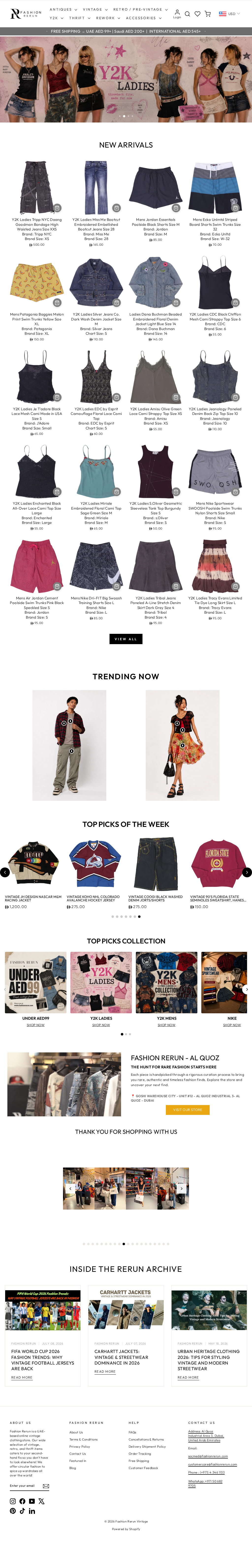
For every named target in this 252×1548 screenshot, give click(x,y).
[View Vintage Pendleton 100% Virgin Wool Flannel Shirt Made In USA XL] (64, 723)
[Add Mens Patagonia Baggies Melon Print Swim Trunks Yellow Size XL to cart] (57, 302)
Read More (22, 1377)
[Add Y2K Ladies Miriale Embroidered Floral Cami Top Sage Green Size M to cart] (116, 491)
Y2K (55, 18)
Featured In (77, 1461)
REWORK (106, 18)
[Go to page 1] (122, 1034)
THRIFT (78, 18)
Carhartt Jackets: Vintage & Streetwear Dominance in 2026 (121, 1357)
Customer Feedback (143, 1468)
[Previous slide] (5, 872)
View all (126, 639)
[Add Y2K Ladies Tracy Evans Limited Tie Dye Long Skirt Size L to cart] (235, 586)
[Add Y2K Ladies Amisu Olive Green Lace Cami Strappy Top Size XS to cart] (176, 397)
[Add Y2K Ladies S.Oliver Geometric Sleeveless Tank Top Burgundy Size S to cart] (176, 491)
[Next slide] (247, 872)
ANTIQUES (61, 9)
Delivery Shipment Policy (147, 1446)
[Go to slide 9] (119, 1244)
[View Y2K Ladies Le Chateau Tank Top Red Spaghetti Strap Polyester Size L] (182, 730)
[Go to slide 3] (121, 916)
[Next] (247, 989)
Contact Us (77, 1454)
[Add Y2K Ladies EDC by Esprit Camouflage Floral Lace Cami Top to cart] (116, 397)
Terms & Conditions (83, 1439)
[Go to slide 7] (139, 916)
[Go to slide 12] (132, 1244)
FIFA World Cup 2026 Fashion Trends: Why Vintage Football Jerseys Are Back (42, 1360)
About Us (76, 1432)
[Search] (187, 14)
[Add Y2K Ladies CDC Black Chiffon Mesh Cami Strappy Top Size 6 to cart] (235, 302)
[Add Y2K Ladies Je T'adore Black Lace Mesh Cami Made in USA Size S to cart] (57, 397)
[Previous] (5, 989)
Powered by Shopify (126, 1529)
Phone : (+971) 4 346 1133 (206, 1472)
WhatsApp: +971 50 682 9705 (205, 1483)
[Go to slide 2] (117, 916)
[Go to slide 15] (146, 1244)
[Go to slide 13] (137, 1244)
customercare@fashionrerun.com (212, 1464)
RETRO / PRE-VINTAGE (138, 9)
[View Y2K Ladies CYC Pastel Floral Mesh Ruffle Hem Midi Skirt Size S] (182, 745)
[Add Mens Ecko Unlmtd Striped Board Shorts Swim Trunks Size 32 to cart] (235, 208)
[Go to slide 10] (124, 1244)
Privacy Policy (79, 1446)
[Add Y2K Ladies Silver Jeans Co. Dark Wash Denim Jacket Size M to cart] (116, 302)
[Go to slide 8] (115, 1244)
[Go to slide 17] (155, 1244)
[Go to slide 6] (135, 916)
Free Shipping (139, 1461)
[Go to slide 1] (112, 916)
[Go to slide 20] (168, 1244)
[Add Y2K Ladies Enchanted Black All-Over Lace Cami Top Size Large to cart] (57, 491)
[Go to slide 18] (159, 1244)
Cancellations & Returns (146, 1439)
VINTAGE (93, 9)
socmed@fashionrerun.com (208, 1456)
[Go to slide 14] (141, 1244)
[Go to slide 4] (126, 916)
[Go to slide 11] (128, 1244)
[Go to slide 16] (150, 1244)
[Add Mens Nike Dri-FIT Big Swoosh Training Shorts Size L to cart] (116, 586)
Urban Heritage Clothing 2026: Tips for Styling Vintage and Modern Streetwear (209, 1360)
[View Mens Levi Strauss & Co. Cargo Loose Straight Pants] (71, 751)
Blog (72, 1468)
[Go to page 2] (126, 1034)
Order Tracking (140, 1454)
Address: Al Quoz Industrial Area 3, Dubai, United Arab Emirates (206, 1435)
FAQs (132, 1432)
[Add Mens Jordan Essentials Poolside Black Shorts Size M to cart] (176, 208)
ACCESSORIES (142, 18)
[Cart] (208, 14)
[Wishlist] (197, 14)
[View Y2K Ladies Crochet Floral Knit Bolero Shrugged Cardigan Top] (177, 723)
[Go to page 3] (130, 1034)
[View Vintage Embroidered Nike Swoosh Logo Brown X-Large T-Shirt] (70, 721)
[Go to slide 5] (130, 916)
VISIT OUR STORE (187, 1110)
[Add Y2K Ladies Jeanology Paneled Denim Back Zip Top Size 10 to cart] (235, 397)
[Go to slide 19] (163, 1244)
